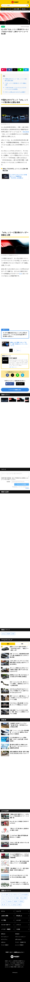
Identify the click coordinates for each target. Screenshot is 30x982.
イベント (18, 924)
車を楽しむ (24, 9)
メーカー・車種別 (10, 11)
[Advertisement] (15, 51)
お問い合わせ (18, 939)
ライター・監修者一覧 (20, 942)
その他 (18, 929)
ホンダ (16, 11)
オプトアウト (4, 939)
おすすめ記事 (24, 894)
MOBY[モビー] (3, 11)
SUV (20, 273)
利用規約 (27, 488)
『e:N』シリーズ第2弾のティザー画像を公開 (15, 84)
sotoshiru (9, 901)
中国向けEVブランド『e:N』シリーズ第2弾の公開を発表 (16, 79)
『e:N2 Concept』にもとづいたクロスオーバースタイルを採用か (15, 88)
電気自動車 (26, 131)
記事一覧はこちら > (13, 367)
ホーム (3, 9)
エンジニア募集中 (19, 945)
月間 (22, 643)
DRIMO (21, 901)
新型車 (8, 633)
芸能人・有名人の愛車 (21, 898)
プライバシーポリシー (20, 936)
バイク (3, 901)
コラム (9, 904)
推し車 (3, 904)
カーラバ (12, 898)
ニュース (9, 9)
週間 (8, 643)
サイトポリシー (4, 936)
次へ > (18, 350)
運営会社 (3, 933)
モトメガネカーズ (15, 894)
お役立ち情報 (16, 9)
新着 (13, 633)
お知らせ (3, 942)
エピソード (4, 898)
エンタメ (18, 920)
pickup (3, 633)
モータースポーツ (5, 924)
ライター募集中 (4, 945)
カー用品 (3, 920)
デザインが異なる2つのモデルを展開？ (15, 92)
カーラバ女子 (5, 894)
